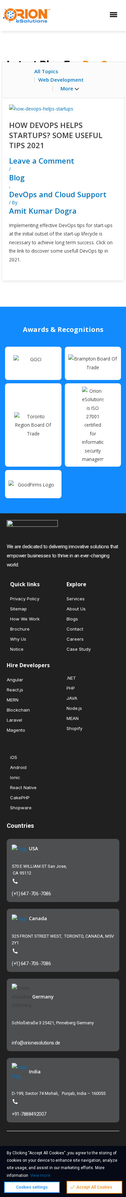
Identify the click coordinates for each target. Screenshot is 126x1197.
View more (40, 1175)
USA (33, 848)
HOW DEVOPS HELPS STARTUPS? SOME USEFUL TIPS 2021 (55, 135)
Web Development (61, 79)
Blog (17, 177)
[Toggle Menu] (115, 15)
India (35, 1071)
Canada (38, 918)
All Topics (46, 71)
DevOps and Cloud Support (58, 194)
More (67, 88)
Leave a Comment (41, 161)
